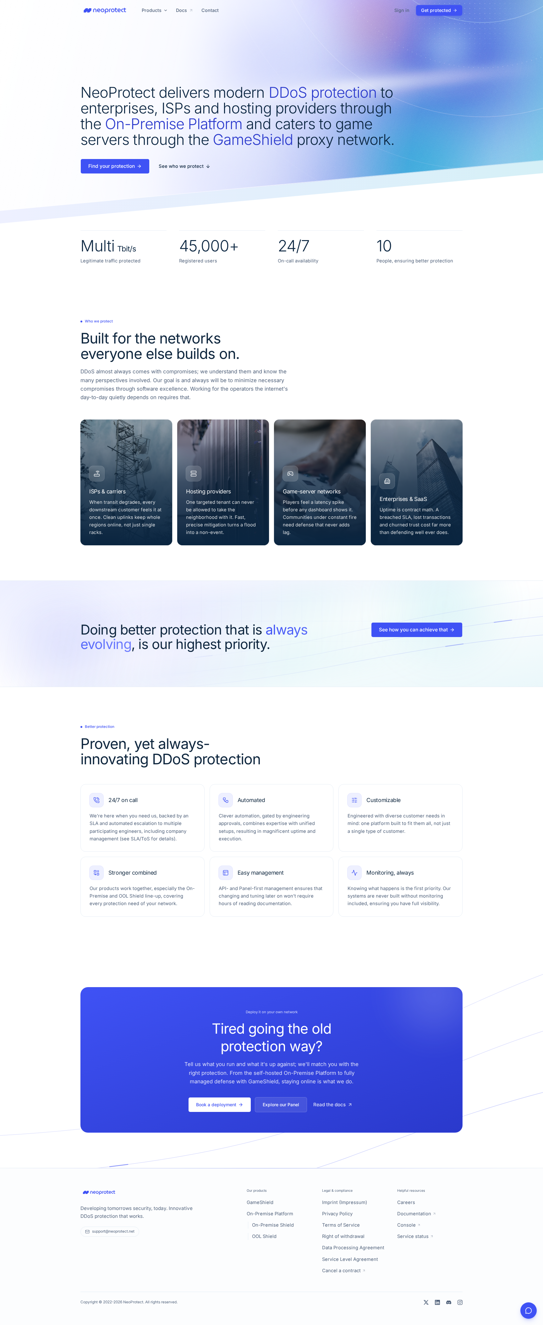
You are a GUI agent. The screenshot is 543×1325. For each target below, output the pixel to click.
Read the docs (329, 1105)
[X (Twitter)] (426, 1302)
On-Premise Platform (270, 1214)
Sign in (401, 10)
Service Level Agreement (350, 1259)
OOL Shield (264, 1236)
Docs (181, 10)
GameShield (260, 1202)
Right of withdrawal (343, 1236)
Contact (210, 10)
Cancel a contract (341, 1270)
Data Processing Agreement (353, 1248)
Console (406, 1225)
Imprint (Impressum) (344, 1202)
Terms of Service (341, 1225)
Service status (413, 1236)
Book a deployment (216, 1104)
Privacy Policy (337, 1214)
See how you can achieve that (413, 630)
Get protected (436, 10)
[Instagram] (460, 1302)
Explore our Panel (281, 1104)
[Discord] (448, 1302)
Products (152, 10)
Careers (406, 1202)
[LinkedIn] (437, 1302)
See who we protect (181, 166)
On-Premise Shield (273, 1225)
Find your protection (111, 166)
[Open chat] (528, 1310)
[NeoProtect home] (104, 10)
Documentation (414, 1214)
